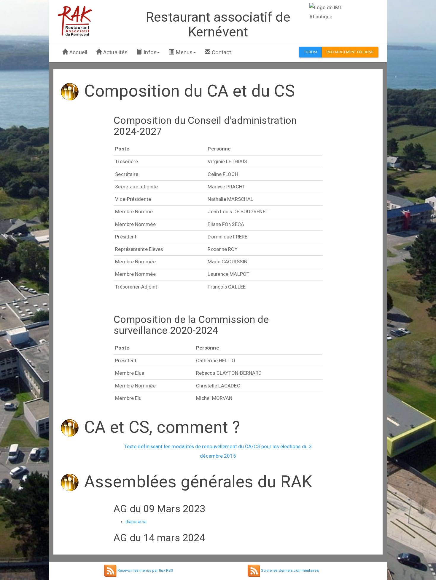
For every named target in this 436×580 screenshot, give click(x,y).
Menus (183, 52)
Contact (220, 52)
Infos (149, 52)
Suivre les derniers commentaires (289, 570)
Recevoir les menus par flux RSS (145, 570)
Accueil (77, 52)
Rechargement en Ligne (350, 52)
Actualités (115, 52)
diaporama (136, 521)
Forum (310, 52)
